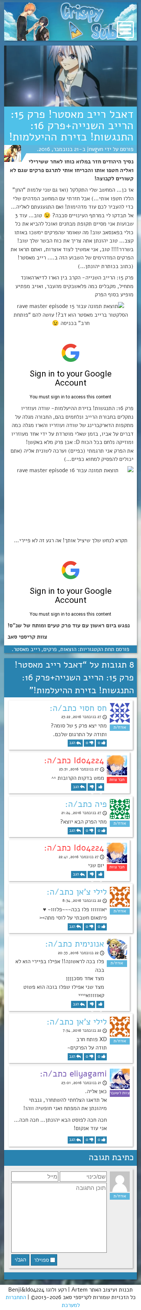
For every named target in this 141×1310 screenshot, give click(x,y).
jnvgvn (95, 149)
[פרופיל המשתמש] (12, 153)
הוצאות (68, 649)
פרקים (50, 649)
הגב (72, 743)
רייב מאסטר (27, 649)
